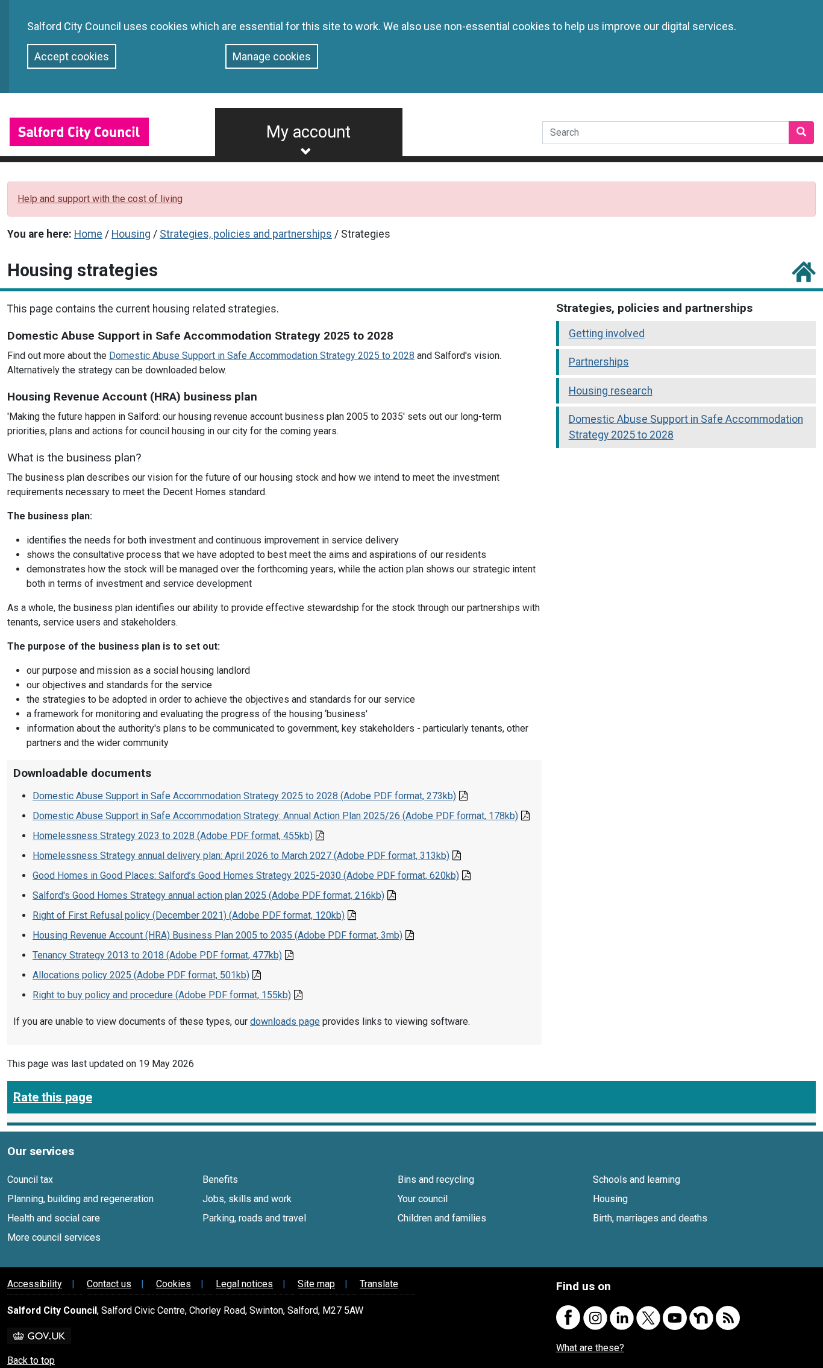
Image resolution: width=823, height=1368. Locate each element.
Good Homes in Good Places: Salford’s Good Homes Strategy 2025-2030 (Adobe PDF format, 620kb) (246, 875)
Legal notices (244, 1284)
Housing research (610, 391)
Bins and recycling (436, 1179)
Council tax (30, 1179)
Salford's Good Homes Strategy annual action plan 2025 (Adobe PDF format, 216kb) (208, 895)
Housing (131, 234)
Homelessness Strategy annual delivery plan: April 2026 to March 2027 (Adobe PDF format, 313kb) (241, 855)
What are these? (590, 1348)
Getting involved (607, 334)
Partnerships (599, 362)
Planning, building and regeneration (80, 1199)
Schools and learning (636, 1179)
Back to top (31, 1360)
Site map (316, 1284)
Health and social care (53, 1218)
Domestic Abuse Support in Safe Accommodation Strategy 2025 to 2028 (262, 355)
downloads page (285, 1021)
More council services (54, 1237)
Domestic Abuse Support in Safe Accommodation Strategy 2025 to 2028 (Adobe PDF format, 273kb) (244, 796)
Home (88, 234)
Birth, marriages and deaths (650, 1218)
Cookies (173, 1284)
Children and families (442, 1218)
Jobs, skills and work (247, 1199)
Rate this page (52, 1097)
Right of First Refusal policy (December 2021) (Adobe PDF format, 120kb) (189, 915)
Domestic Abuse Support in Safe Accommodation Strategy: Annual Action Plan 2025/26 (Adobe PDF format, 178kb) (275, 816)
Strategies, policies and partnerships (246, 234)
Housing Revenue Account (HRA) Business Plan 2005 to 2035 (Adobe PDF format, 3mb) (217, 935)
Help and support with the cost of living (100, 198)
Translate (379, 1284)
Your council (423, 1199)
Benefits (220, 1179)
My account (308, 132)
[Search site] (801, 132)
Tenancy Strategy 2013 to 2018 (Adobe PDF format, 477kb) (157, 955)
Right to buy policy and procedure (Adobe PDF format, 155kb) (162, 995)
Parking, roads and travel (254, 1218)
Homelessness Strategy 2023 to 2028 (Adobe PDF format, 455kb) (173, 835)
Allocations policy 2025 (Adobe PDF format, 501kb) (141, 975)
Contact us (109, 1284)
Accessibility (34, 1284)
